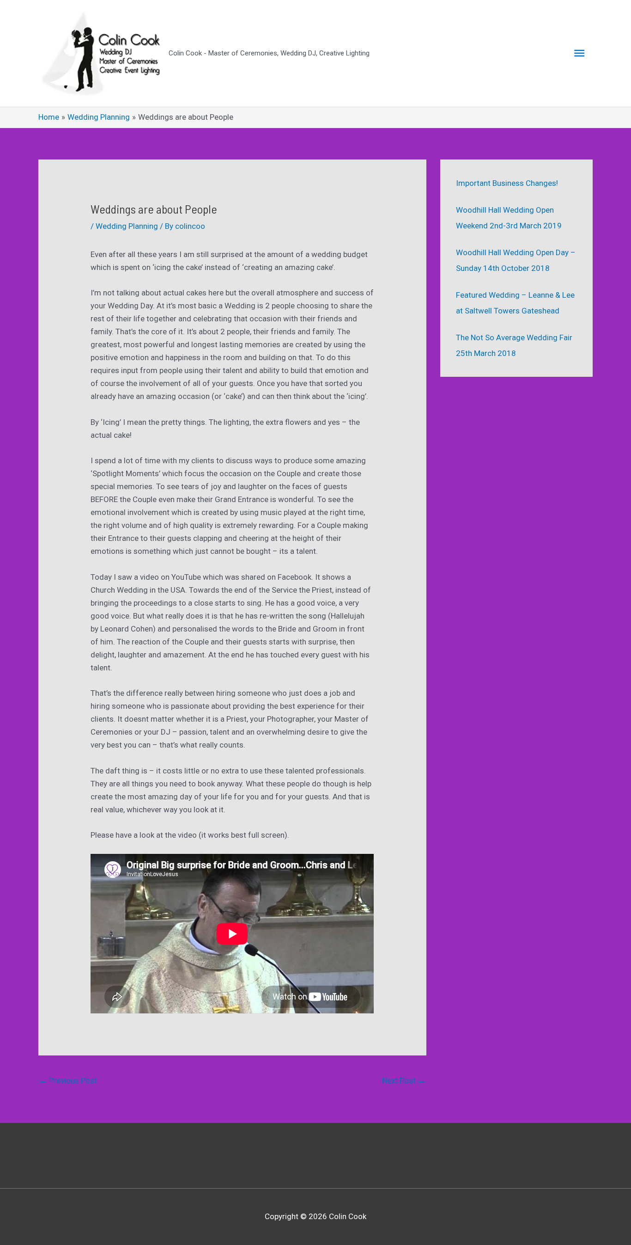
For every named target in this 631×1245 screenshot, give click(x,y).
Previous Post (68, 1080)
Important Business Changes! (507, 183)
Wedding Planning (127, 226)
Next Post (403, 1080)
